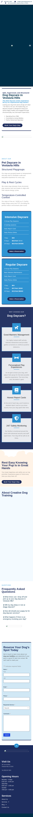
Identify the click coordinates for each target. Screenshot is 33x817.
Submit (7, 735)
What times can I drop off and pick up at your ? (15, 599)
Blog (3, 804)
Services (4, 802)
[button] (30, 45)
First (4, 671)
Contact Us (5, 807)
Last (4, 678)
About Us (5, 799)
